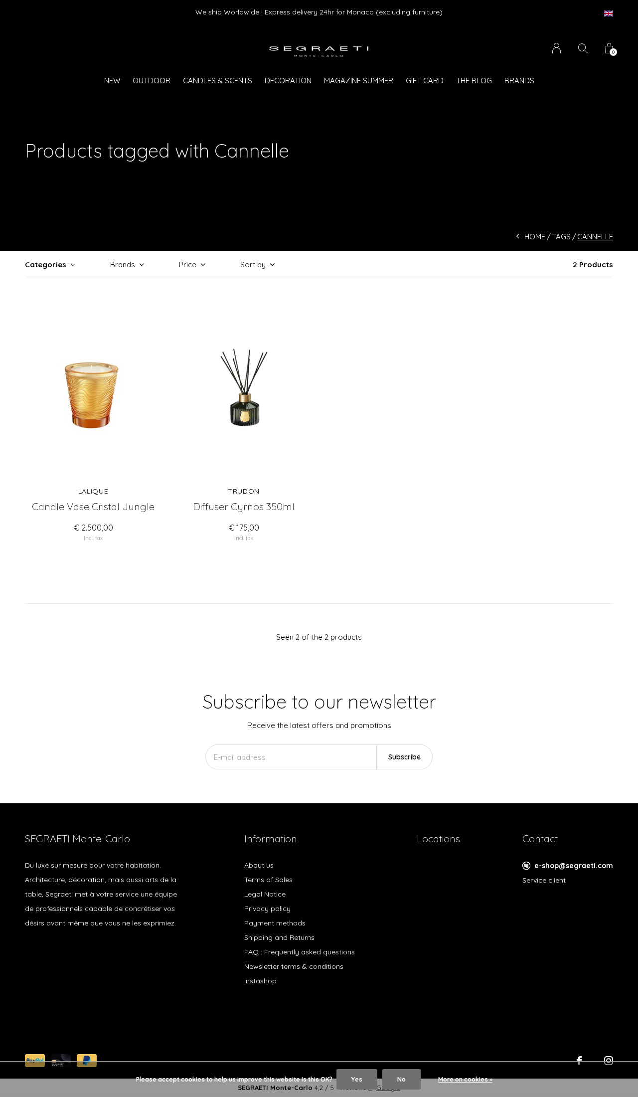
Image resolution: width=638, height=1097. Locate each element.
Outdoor (151, 80)
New (112, 80)
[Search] (583, 48)
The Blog (474, 80)
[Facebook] (579, 1060)
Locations (438, 838)
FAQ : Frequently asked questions (299, 951)
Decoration (288, 80)
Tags (561, 236)
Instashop (260, 980)
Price (187, 264)
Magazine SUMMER (358, 80)
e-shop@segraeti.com (573, 865)
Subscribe (404, 756)
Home (534, 236)
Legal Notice (265, 894)
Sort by (253, 264)
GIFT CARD (425, 80)
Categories (45, 264)
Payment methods (275, 922)
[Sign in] (556, 48)
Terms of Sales (268, 879)
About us (259, 865)
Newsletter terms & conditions (293, 966)
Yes (356, 1079)
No (401, 1079)
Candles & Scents (217, 80)
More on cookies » (465, 1079)
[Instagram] (608, 1060)
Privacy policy (267, 908)
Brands (519, 80)
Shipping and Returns (279, 937)
